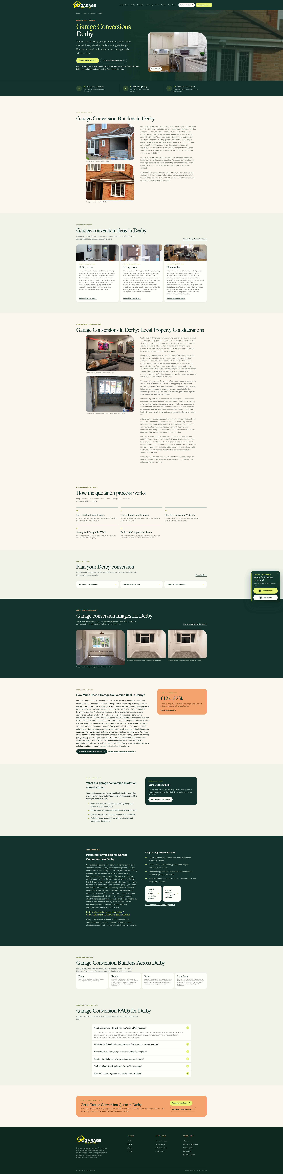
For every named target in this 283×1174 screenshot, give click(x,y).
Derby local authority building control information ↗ (108, 915)
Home (78, 13)
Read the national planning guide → (160, 905)
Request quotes (204, 5)
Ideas (157, 5)
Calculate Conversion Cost (113, 60)
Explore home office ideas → (176, 298)
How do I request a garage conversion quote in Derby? (141, 1073)
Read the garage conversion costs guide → (122, 751)
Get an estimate (186, 5)
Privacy (187, 1170)
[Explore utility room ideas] (97, 253)
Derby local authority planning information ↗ (105, 912)
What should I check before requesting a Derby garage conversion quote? (141, 1044)
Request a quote (189, 1154)
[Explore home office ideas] (185, 253)
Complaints (187, 1151)
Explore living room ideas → (132, 298)
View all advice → (201, 575)
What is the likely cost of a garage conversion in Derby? (141, 1058)
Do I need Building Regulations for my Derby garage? (141, 1066)
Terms (198, 1170)
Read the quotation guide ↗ (160, 799)
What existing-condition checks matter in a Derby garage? (141, 1027)
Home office (159, 1151)
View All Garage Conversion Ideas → (195, 239)
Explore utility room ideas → (88, 298)
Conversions (123, 5)
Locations (171, 5)
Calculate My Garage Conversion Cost (91, 751)
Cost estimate (268, 597)
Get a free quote (268, 590)
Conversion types (161, 1141)
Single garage (160, 1144)
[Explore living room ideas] (141, 253)
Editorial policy (188, 1148)
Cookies (192, 1170)
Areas (85, 13)
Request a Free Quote (88, 60)
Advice (163, 5)
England (92, 13)
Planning (150, 5)
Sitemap (204, 1170)
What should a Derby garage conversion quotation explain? (141, 1051)
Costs (133, 5)
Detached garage (161, 1148)
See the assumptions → (168, 710)
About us (186, 1141)
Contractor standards (190, 1144)
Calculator (140, 5)
